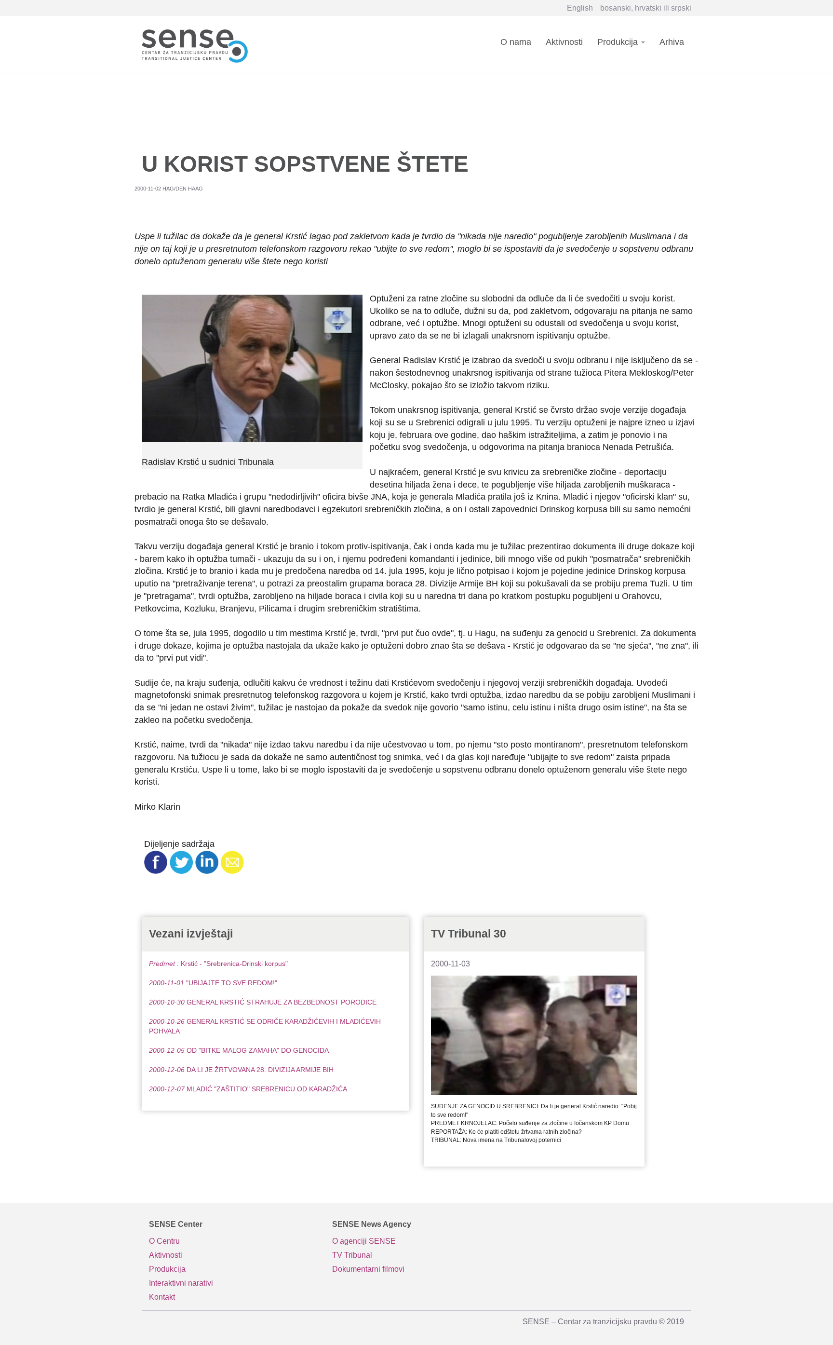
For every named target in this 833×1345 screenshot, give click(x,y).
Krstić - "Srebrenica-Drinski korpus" (218, 963)
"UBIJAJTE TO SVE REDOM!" (213, 983)
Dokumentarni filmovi (368, 1269)
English (580, 8)
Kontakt (162, 1297)
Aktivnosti (564, 42)
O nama (515, 42)
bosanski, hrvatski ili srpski (645, 8)
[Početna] (198, 44)
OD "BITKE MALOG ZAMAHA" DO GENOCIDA (239, 1050)
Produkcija (618, 42)
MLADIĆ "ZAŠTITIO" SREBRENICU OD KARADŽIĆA (248, 1089)
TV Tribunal (352, 1255)
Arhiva (671, 42)
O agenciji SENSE (364, 1241)
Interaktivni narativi (181, 1283)
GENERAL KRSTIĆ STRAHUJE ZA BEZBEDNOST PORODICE (262, 1002)
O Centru (164, 1241)
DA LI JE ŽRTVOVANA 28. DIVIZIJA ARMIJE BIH (241, 1069)
